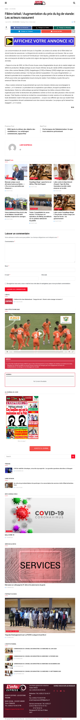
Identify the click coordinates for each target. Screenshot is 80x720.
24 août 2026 (58, 190)
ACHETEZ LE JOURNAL (41, 448)
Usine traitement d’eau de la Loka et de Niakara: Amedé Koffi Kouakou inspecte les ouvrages (16, 214)
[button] (40, 333)
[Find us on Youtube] (61, 691)
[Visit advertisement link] (40, 41)
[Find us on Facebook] (54, 691)
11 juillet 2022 (18, 487)
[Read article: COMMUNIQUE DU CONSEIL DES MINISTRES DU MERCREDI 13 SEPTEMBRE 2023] (9, 673)
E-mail (7, 275)
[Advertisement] (40, 116)
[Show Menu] (6, 3)
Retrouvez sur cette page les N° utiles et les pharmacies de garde (25, 585)
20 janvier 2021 (10, 587)
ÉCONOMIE (13, 9)
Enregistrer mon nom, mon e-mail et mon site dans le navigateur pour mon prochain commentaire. (39, 283)
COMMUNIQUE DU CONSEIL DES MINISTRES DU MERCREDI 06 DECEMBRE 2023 (37, 663)
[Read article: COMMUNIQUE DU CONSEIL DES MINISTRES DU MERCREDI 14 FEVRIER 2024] (9, 658)
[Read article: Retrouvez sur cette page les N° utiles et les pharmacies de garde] (40, 565)
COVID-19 (9, 531)
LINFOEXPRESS (26, 145)
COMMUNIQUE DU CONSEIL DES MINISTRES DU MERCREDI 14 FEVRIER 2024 (36, 656)
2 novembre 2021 (19, 470)
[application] (40, 333)
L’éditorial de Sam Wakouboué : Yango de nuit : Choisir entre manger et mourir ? (38, 299)
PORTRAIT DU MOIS (12, 631)
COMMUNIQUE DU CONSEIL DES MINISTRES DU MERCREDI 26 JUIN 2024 (35, 648)
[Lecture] (7, 352)
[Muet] (69, 352)
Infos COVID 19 (9, 535)
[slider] (38, 351)
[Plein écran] (73, 352)
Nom (7, 266)
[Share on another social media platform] (73, 31)
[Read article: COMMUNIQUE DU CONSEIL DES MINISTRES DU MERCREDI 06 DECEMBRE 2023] (9, 665)
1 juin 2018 (8, 22)
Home (6, 9)
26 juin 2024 (18, 651)
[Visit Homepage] (40, 3)
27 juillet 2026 (18, 301)
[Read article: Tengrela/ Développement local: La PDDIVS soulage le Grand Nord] (40, 615)
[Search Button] (74, 3)
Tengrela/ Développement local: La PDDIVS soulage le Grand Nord (25, 635)
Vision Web (46, 719)
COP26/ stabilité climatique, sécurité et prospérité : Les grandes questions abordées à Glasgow (43, 468)
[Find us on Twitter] (57, 691)
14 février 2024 (18, 658)
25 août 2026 (9, 190)
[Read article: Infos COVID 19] (40, 515)
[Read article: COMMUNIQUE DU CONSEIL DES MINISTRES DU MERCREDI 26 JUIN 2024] (9, 650)
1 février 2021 (9, 537)
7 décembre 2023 (19, 666)
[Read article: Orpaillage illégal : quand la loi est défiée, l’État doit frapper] (40, 172)
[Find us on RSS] (64, 691)
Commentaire (10, 241)
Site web (44, 275)
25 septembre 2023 (19, 673)
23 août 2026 (33, 223)
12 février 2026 (10, 637)
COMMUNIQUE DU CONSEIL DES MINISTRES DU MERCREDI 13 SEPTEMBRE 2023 (37, 671)
